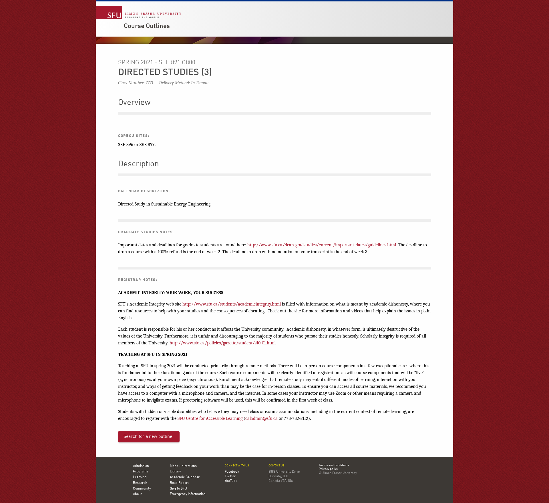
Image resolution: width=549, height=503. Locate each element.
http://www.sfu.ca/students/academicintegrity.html (231, 304)
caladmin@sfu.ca (261, 418)
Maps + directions (183, 466)
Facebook (232, 472)
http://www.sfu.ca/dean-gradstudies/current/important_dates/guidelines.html (321, 244)
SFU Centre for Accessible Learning (210, 418)
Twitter (230, 476)
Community (142, 488)
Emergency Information (188, 494)
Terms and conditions (334, 465)
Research (140, 483)
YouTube (231, 481)
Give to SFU (178, 488)
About (137, 494)
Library (175, 471)
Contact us (276, 465)
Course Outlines (147, 26)
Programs (140, 471)
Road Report (179, 483)
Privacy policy (328, 469)
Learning (140, 477)
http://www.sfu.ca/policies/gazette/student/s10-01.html (223, 343)
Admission (141, 466)
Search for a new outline (148, 436)
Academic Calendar (185, 477)
